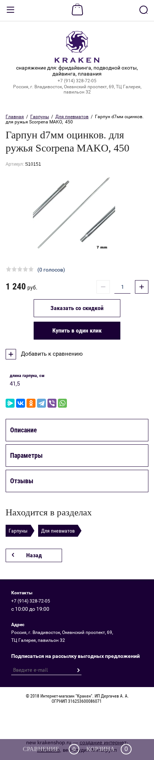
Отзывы (21, 481)
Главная (15, 116)
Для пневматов (72, 116)
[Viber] (51, 403)
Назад (34, 555)
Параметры (26, 455)
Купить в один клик (77, 330)
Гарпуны (39, 116)
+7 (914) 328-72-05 (77, 80)
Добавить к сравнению (51, 353)
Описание (23, 430)
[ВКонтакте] (20, 403)
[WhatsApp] (62, 403)
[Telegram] (41, 403)
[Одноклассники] (31, 403)
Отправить (78, 670)
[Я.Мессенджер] (10, 403)
